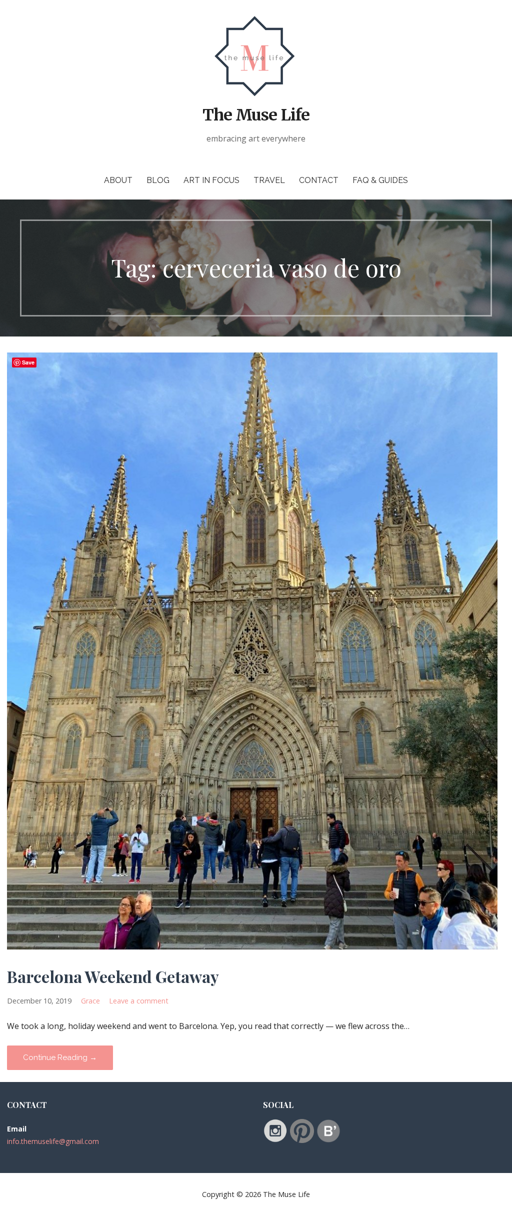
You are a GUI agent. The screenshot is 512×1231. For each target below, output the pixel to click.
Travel (269, 180)
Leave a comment (138, 1001)
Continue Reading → (60, 1057)
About (118, 180)
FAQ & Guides (380, 180)
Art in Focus (212, 180)
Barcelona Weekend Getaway (113, 976)
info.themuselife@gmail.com (53, 1141)
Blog (158, 180)
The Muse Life (256, 115)
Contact (318, 180)
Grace (90, 1001)
